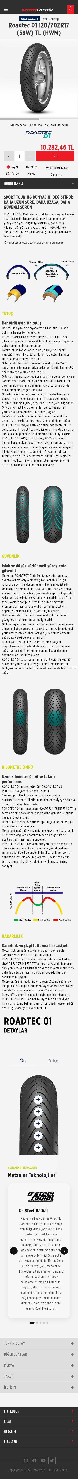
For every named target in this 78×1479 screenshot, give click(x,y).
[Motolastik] (37, 9)
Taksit (9, 1376)
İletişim (10, 1387)
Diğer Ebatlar (15, 1354)
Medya (9, 1365)
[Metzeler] (29, 18)
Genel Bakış (13, 183)
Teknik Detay (14, 1343)
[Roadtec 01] (39, 78)
